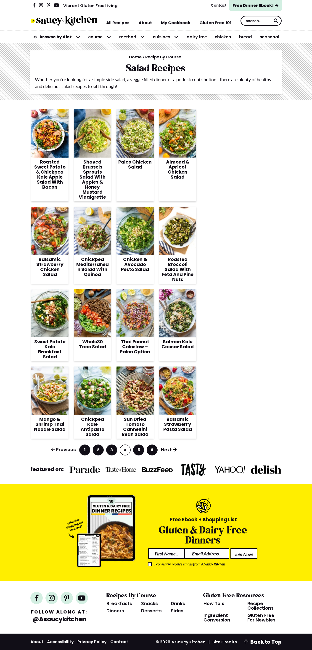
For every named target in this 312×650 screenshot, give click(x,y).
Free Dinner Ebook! (253, 5)
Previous (66, 449)
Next (166, 450)
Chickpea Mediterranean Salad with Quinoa (92, 267)
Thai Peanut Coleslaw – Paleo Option (135, 346)
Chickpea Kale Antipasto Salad (92, 426)
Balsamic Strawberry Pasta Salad (177, 424)
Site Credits (224, 642)
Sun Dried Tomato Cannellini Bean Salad (135, 426)
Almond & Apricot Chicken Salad (177, 169)
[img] (34, 5)
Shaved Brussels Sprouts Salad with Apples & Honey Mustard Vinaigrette (92, 179)
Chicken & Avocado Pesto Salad (135, 264)
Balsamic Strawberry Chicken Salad (49, 267)
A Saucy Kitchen (63, 21)
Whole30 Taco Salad (92, 344)
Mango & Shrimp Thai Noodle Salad (50, 424)
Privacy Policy (92, 642)
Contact (119, 642)
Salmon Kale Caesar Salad (177, 344)
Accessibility (60, 642)
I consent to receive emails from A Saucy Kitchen (189, 564)
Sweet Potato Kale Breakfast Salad (50, 349)
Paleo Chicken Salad (135, 164)
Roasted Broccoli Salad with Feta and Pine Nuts (177, 269)
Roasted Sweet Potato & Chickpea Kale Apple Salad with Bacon (50, 174)
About (36, 642)
